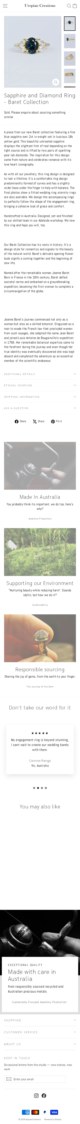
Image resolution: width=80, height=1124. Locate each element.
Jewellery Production (40, 518)
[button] (75, 6)
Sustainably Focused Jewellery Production (39, 1002)
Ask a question (16, 408)
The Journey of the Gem (40, 686)
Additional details (19, 374)
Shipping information (22, 396)
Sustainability (40, 604)
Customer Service (21, 1032)
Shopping (13, 1020)
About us (12, 1044)
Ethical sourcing (18, 385)
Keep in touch (17, 1058)
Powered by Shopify (53, 1119)
